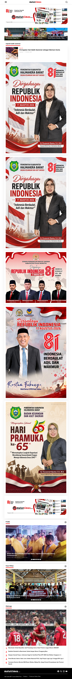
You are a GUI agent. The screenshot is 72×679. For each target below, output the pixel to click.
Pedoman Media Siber (35, 676)
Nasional (21, 52)
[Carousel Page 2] (34, 559)
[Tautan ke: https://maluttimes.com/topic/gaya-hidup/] (65, 566)
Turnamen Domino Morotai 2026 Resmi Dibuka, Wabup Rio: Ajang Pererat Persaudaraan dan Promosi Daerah (57, 37)
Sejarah (21, 48)
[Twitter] (61, 671)
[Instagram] (64, 671)
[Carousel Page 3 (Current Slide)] (36, 559)
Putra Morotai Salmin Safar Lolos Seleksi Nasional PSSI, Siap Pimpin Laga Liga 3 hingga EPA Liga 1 (36, 37)
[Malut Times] (36, 2)
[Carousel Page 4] (38, 559)
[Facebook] (58, 671)
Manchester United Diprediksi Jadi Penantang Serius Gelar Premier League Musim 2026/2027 (33, 647)
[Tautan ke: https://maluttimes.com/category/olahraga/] (65, 607)
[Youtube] (66, 671)
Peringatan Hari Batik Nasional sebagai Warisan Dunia (39, 50)
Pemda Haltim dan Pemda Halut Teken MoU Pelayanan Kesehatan (29, 597)
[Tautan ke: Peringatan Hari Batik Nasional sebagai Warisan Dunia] (12, 53)
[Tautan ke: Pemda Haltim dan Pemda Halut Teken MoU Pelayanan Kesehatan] (36, 585)
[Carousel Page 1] (32, 559)
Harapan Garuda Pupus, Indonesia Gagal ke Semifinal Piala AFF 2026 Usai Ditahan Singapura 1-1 (15, 37)
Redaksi (25, 676)
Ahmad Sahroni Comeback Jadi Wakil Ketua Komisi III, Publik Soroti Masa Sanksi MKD (35, 555)
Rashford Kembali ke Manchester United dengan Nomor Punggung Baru (28, 651)
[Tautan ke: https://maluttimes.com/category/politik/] (65, 522)
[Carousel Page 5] (40, 559)
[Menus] (5, 2)
